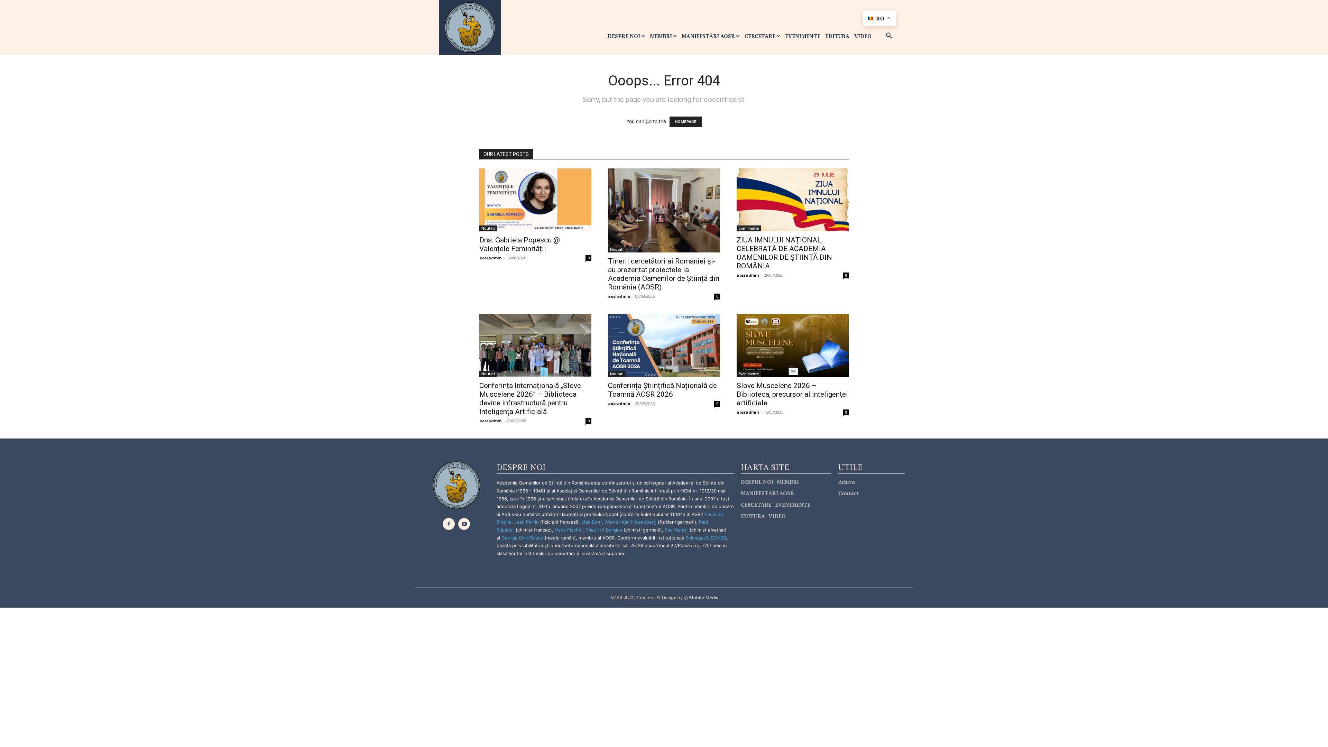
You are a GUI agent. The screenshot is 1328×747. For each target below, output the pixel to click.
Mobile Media (703, 597)
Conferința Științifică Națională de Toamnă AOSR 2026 (662, 389)
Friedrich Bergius (603, 530)
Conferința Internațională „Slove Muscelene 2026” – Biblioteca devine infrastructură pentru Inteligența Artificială (530, 398)
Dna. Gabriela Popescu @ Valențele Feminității (519, 244)
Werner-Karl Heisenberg (630, 522)
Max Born (591, 522)
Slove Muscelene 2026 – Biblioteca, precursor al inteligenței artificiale (792, 394)
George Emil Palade (522, 538)
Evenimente (749, 228)
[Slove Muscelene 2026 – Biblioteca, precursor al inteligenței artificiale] (793, 345)
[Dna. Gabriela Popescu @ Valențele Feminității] (535, 199)
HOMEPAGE (686, 121)
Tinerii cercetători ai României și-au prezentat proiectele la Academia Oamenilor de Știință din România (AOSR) (663, 274)
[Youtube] (464, 524)
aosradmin (490, 257)
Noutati (488, 228)
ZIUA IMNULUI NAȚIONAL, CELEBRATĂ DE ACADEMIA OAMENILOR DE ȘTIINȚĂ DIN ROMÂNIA (784, 253)
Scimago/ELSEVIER (706, 538)
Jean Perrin (527, 522)
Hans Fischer (569, 530)
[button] (889, 36)
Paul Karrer (676, 530)
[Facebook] (449, 524)
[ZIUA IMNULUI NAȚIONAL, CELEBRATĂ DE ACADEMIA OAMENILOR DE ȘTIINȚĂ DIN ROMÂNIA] (793, 199)
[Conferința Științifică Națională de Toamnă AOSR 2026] (664, 345)
